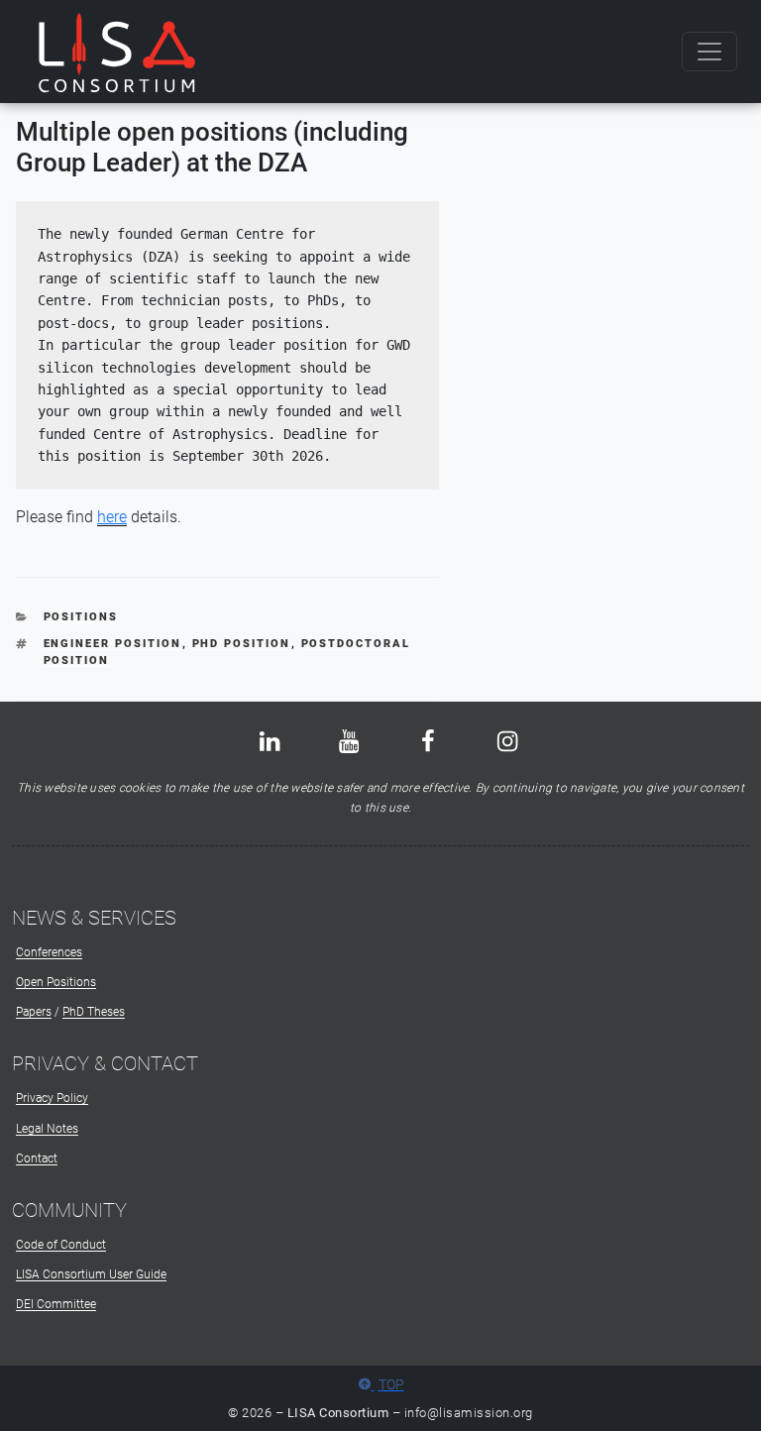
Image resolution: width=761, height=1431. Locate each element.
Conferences (49, 952)
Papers (34, 1012)
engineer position (113, 643)
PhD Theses (93, 1012)
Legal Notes (47, 1129)
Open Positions (56, 982)
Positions (81, 616)
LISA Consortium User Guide (91, 1274)
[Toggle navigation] (709, 51)
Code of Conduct (61, 1245)
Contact (36, 1158)
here (112, 516)
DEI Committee (56, 1304)
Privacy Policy (52, 1098)
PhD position (241, 643)
